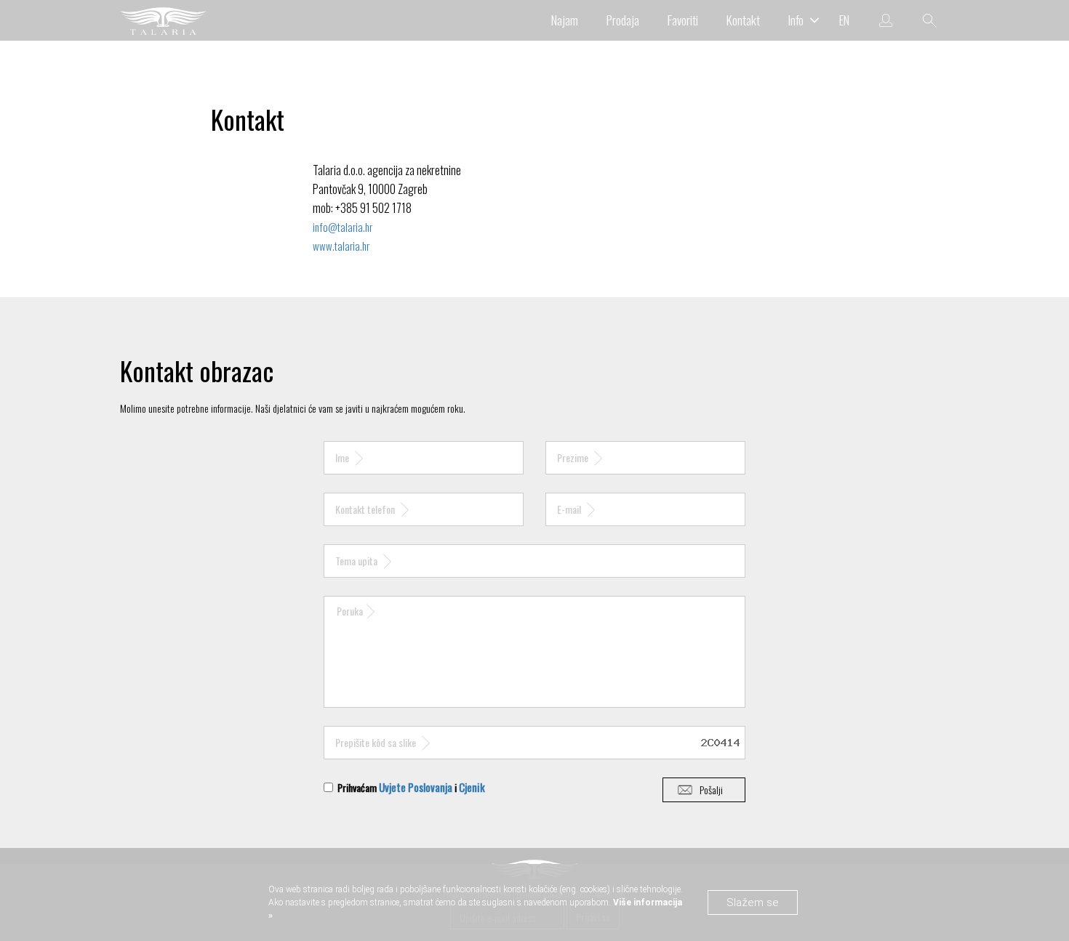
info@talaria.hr (342, 227)
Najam (564, 20)
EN (844, 20)
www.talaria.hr (341, 246)
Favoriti (683, 20)
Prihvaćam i (410, 787)
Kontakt (743, 20)
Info (796, 20)
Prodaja (622, 20)
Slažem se (752, 902)
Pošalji (711, 789)
